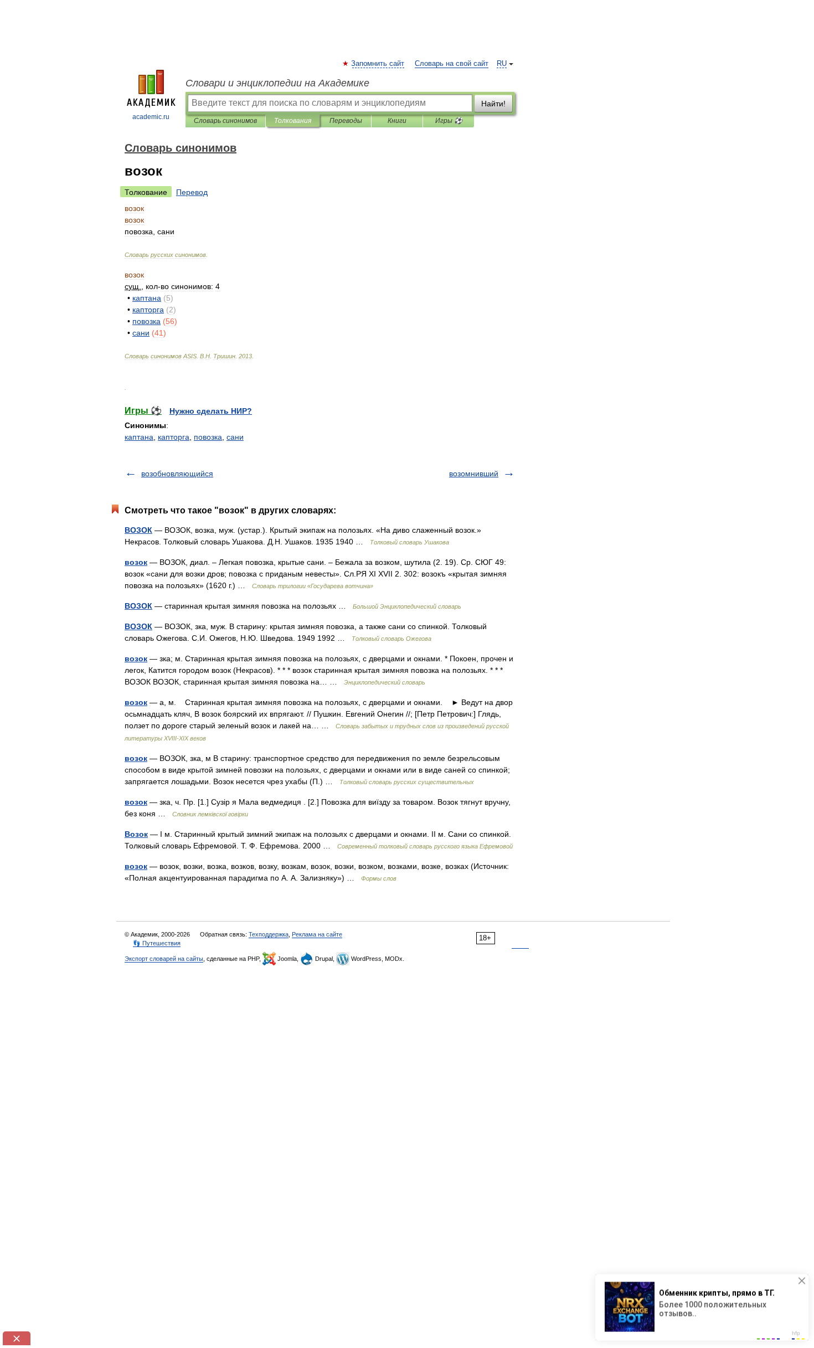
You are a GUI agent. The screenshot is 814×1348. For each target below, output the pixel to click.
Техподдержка (268, 934)
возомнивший (473, 473)
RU (502, 64)
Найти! (493, 103)
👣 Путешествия (157, 943)
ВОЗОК (138, 530)
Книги (397, 121)
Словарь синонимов (225, 121)
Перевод (192, 192)
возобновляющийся (177, 473)
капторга (173, 437)
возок (136, 562)
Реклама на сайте (317, 934)
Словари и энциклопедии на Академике (277, 83)
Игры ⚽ (448, 121)
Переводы (345, 121)
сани (235, 437)
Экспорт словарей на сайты (164, 958)
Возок (136, 834)
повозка (208, 437)
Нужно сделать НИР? (210, 411)
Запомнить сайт (378, 64)
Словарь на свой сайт (451, 64)
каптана (139, 437)
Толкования (292, 121)
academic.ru (150, 117)
